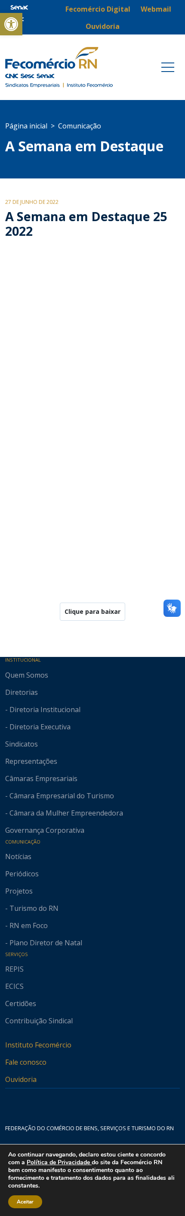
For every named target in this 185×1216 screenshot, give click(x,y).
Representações (31, 761)
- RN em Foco (26, 925)
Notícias (18, 856)
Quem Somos (26, 675)
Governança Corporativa (44, 830)
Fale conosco (25, 1062)
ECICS (14, 986)
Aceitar (25, 1201)
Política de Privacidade (59, 1162)
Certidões (20, 1003)
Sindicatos (21, 744)
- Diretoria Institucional (42, 709)
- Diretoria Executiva (38, 726)
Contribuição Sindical (39, 1020)
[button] (11, 24)
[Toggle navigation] (168, 67)
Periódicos (22, 873)
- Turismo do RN (32, 908)
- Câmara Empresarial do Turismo (59, 795)
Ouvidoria (21, 1079)
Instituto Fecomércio (38, 1045)
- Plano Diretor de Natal (43, 942)
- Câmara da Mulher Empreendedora (64, 813)
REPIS (14, 969)
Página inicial (26, 126)
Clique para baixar (92, 611)
